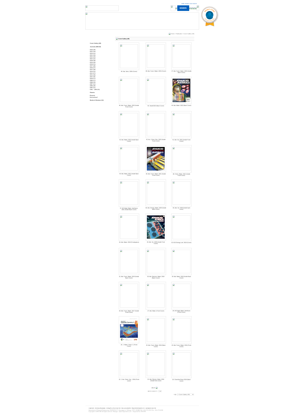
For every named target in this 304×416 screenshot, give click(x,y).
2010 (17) (92, 78)
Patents (92, 92)
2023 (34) (92, 55)
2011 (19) (92, 76)
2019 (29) (92, 62)
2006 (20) (92, 86)
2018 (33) (92, 64)
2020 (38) (92, 60)
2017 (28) (92, 66)
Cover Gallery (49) (95, 43)
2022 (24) (92, 57)
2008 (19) (92, 82)
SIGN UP (195, 3)
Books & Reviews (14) (97, 100)
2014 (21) (92, 71)
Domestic (92, 95)
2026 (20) (92, 49)
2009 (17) (92, 80)
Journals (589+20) (95, 46)
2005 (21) (92, 87)
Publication (179, 33)
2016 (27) (92, 67)
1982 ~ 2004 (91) (95, 89)
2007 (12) (92, 84)
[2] (154, 387)
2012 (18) (92, 75)
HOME (182, 3)
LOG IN (190, 3)
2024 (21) (92, 53)
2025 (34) (92, 51)
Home (172, 33)
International (93, 97)
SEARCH (187, 3)
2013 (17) (92, 73)
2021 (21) (92, 58)
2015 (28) (92, 69)
